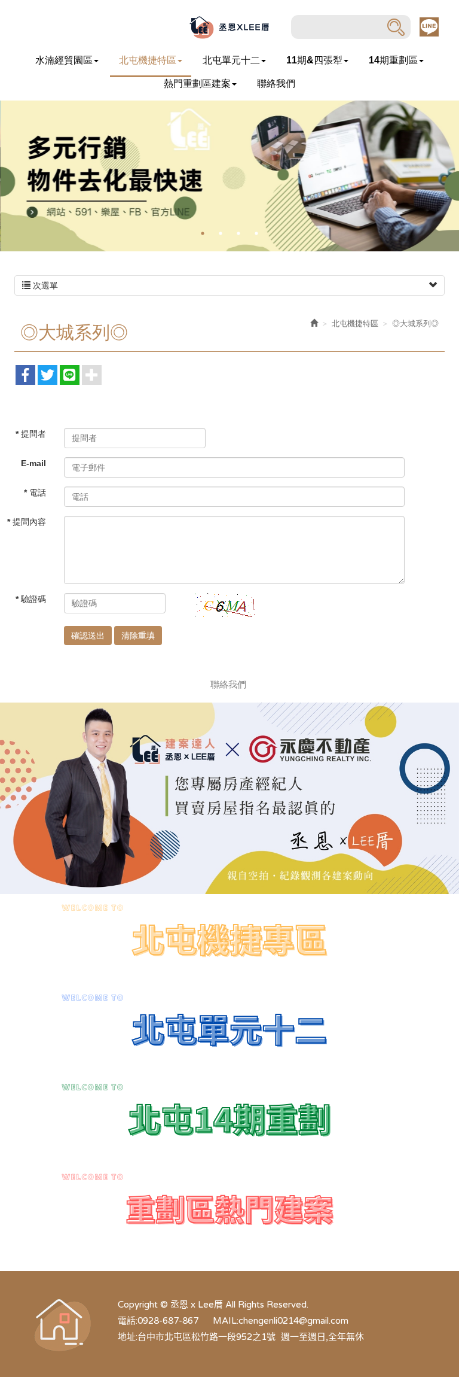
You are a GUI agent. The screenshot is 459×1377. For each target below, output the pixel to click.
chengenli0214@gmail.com (293, 1320)
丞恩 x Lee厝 (229, 27)
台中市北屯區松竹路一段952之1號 (206, 1337)
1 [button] (203, 233)
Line (429, 27)
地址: (127, 1337)
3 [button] (238, 233)
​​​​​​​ (229, 1028)
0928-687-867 (167, 1320)
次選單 (44, 285)
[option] (229, 175)
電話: (127, 1320)
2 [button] (221, 233)
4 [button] (256, 233)
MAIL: (225, 1320)
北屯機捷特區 (355, 323)
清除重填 (138, 635)
